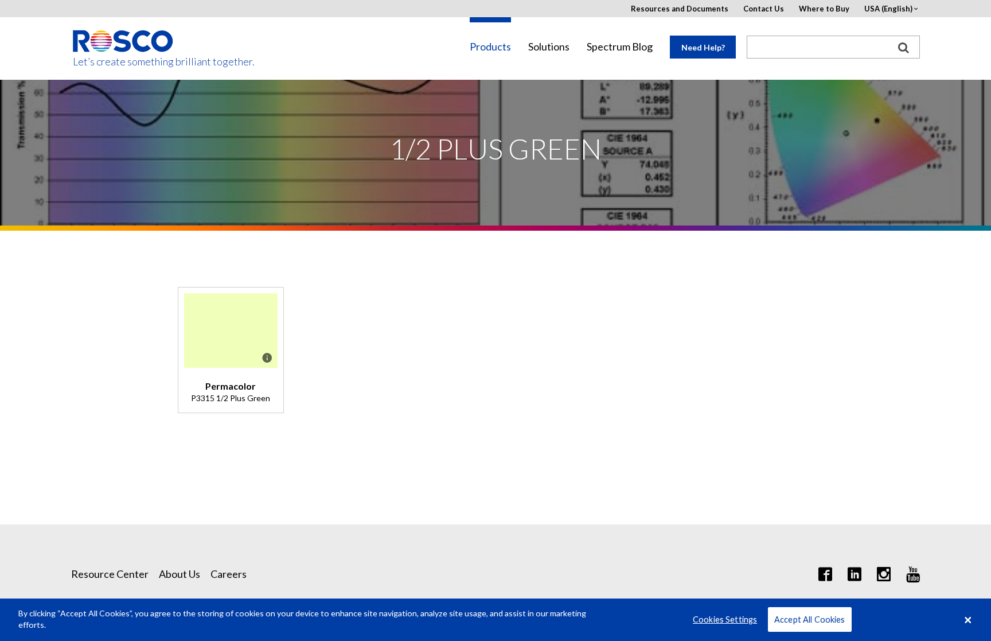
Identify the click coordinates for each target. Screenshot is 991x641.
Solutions (548, 47)
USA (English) (888, 9)
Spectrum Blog (620, 47)
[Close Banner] (968, 620)
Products (490, 47)
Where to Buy (824, 9)
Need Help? (703, 47)
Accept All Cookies (809, 619)
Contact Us (763, 9)
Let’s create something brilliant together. (123, 62)
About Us (179, 574)
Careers (228, 574)
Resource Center (110, 574)
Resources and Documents (679, 9)
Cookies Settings (725, 619)
